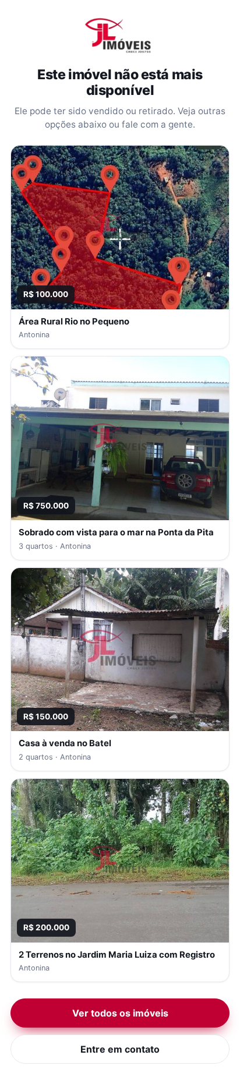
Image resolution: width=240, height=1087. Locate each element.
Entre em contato (120, 1049)
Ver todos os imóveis (120, 1013)
